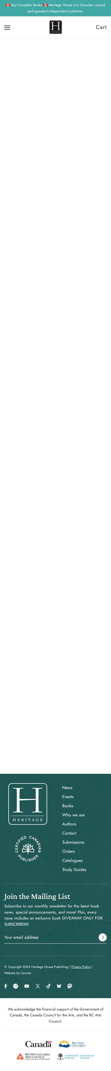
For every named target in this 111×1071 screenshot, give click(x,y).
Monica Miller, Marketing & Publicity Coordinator (55, 423)
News (67, 788)
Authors (69, 824)
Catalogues (72, 860)
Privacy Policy (81, 966)
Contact (69, 833)
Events (68, 797)
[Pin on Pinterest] (25, 472)
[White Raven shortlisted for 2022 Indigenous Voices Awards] (55, 530)
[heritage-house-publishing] (55, 27)
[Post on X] (16, 472)
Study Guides (74, 869)
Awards (10, 451)
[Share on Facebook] (7, 472)
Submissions (73, 842)
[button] (45, 472)
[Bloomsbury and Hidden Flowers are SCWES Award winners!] (55, 618)
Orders (68, 851)
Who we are (73, 815)
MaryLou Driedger (89, 165)
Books (67, 806)
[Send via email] (35, 472)
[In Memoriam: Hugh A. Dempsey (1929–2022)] (55, 706)
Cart (101, 27)
